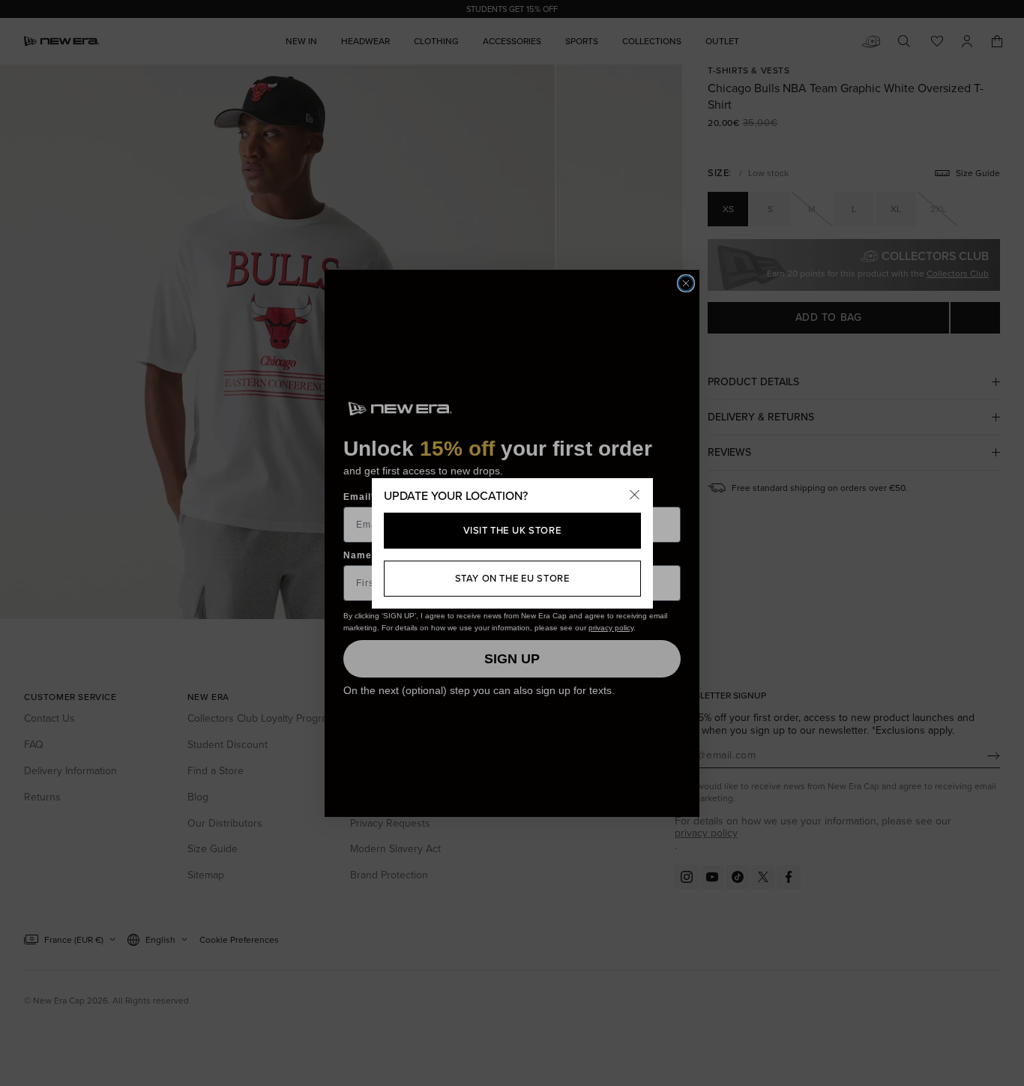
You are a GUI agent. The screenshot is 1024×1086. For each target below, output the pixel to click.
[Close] (635, 496)
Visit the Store (512, 530)
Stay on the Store (512, 578)
